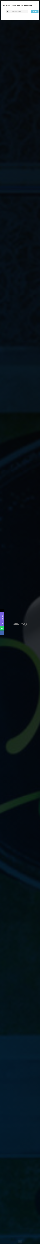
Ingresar (34, 11)
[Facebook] (2, 632)
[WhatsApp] (2, 628)
